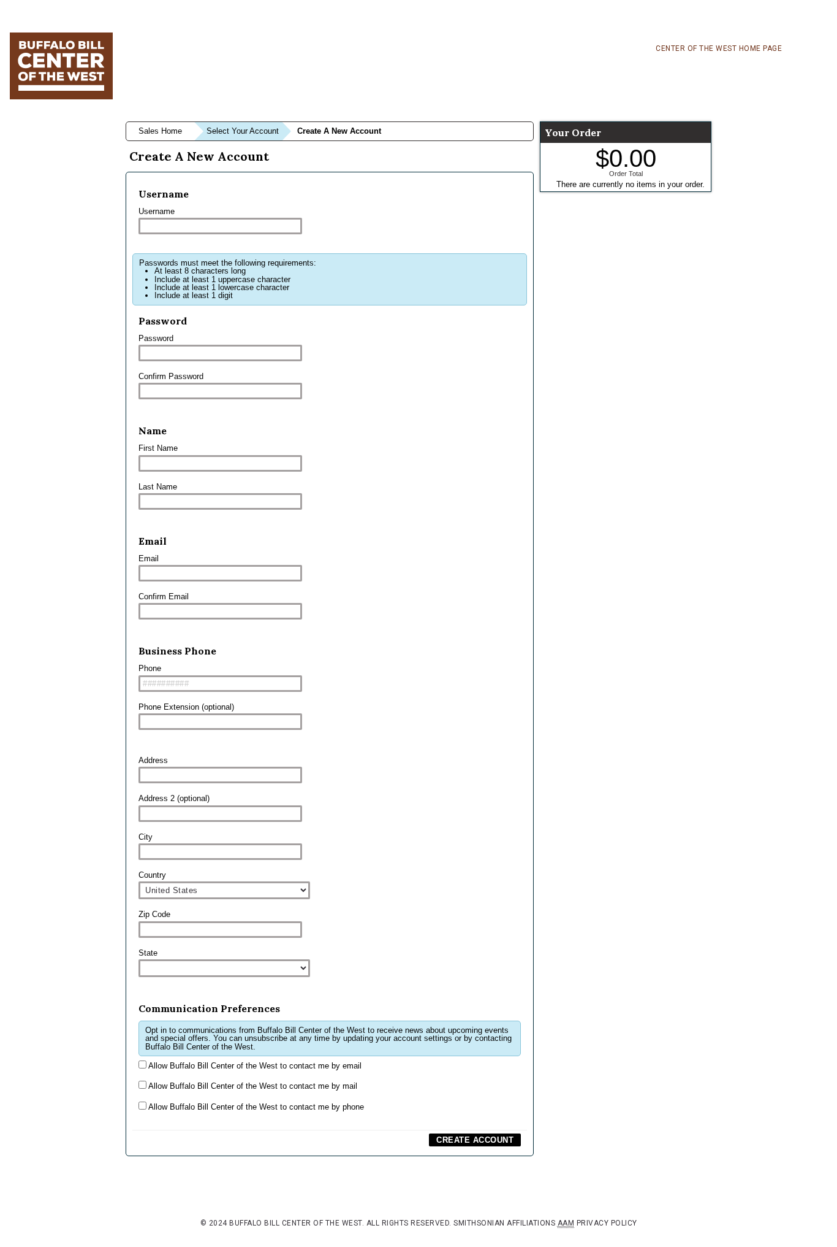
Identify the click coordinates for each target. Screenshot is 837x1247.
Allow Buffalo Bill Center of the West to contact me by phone (255, 1106)
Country (152, 875)
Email (148, 558)
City (145, 837)
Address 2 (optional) (174, 798)
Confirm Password (170, 376)
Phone (149, 668)
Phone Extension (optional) (186, 707)
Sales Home (160, 131)
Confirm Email (163, 596)
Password (155, 338)
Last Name (157, 486)
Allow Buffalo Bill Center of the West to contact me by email (254, 1065)
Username (156, 211)
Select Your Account (242, 131)
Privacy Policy (607, 1223)
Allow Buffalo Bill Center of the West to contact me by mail (251, 1086)
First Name (158, 448)
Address (153, 760)
